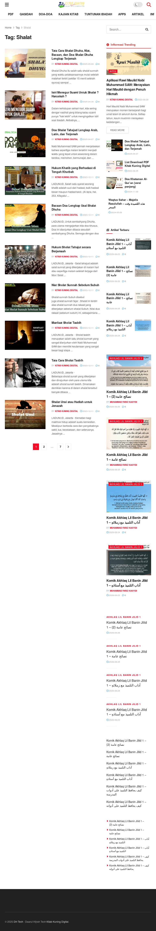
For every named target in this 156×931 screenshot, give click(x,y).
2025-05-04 (88, 64)
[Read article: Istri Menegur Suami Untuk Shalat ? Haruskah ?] (25, 105)
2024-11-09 (132, 191)
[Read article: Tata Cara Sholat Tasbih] (25, 373)
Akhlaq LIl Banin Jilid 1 (126, 358)
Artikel (138, 14)
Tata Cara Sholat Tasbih (67, 360)
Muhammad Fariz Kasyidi (123, 402)
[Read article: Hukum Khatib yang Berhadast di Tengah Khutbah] (25, 180)
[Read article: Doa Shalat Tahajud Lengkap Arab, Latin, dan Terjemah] (25, 142)
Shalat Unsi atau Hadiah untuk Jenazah (72, 404)
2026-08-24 (114, 335)
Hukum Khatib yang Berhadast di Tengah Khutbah (74, 170)
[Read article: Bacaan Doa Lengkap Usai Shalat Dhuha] (25, 218)
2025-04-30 (88, 101)
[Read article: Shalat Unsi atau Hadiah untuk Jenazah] (25, 414)
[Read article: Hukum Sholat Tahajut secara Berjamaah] (25, 259)
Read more (119, 130)
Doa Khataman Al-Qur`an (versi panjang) (136, 182)
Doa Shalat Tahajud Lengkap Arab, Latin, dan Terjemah (75, 132)
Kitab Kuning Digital (66, 64)
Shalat (27, 27)
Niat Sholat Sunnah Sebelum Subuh (75, 285)
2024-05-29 (116, 212)
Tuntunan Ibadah (98, 14)
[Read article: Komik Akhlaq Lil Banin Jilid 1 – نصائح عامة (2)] (143, 271)
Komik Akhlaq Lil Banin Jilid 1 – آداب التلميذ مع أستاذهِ (119, 244)
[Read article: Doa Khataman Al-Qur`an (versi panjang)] (114, 183)
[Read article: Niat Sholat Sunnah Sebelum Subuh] (25, 297)
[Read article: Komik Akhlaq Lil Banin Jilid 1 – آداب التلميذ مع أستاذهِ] (143, 243)
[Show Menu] (7, 4)
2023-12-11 (88, 177)
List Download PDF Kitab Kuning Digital (137, 164)
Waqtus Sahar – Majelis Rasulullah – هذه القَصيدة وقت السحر (126, 203)
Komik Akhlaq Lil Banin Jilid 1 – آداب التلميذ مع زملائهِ (119, 325)
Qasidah (26, 14)
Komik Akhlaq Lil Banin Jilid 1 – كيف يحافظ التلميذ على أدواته (126, 804)
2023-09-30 (142, 99)
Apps (122, 14)
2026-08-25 (114, 308)
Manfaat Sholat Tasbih (66, 323)
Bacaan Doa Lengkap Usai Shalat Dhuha (74, 207)
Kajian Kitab (68, 14)
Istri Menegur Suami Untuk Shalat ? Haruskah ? (75, 94)
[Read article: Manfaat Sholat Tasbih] (25, 335)
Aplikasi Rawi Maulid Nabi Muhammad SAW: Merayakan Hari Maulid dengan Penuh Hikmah (128, 87)
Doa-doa (45, 14)
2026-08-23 (114, 254)
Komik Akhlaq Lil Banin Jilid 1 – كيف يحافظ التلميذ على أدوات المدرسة (126, 790)
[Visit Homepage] (70, 4)
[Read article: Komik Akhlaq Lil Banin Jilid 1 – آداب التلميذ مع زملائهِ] (143, 325)
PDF (11, 14)
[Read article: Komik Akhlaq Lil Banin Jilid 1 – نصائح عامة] (143, 298)
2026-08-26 (114, 281)
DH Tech (18, 921)
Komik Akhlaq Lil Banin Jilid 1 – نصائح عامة (119, 298)
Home (8, 27)
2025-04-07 (88, 139)
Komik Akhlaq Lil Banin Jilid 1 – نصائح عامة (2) (119, 271)
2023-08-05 (132, 170)
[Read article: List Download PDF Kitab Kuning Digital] (114, 166)
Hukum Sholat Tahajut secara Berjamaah (71, 249)
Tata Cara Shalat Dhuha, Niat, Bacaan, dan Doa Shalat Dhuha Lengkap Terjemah (72, 54)
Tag (18, 27)
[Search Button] (149, 4)
